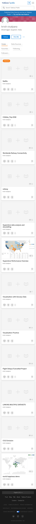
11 (32, 184)
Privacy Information (26, 504)
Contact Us (21, 500)
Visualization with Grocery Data (14, 297)
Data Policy (6, 508)
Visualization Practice (11, 333)
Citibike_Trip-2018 (9, 117)
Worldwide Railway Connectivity (15, 153)
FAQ (14, 497)
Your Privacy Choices (26, 511)
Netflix (5, 81)
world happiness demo (11, 476)
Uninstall (30, 508)
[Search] (4, 8)
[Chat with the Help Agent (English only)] (29, 2)
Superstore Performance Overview (15, 261)
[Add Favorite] (32, 89)
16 (32, 148)
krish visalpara (7, 83)
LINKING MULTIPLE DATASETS (14, 405)
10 (32, 435)
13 (32, 327)
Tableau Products (26, 497)
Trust (6, 497)
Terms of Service (13, 504)
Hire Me (16, 37)
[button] (13, 516)
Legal (5, 504)
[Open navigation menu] (33, 3)
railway (5, 189)
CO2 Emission (8, 441)
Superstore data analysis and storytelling (13, 226)
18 (32, 363)
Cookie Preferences (9, 511)
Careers (14, 500)
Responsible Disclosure (18, 508)
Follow (5, 37)
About (18, 497)
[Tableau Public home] (8, 3)
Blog (10, 497)
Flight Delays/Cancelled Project (15, 369)
